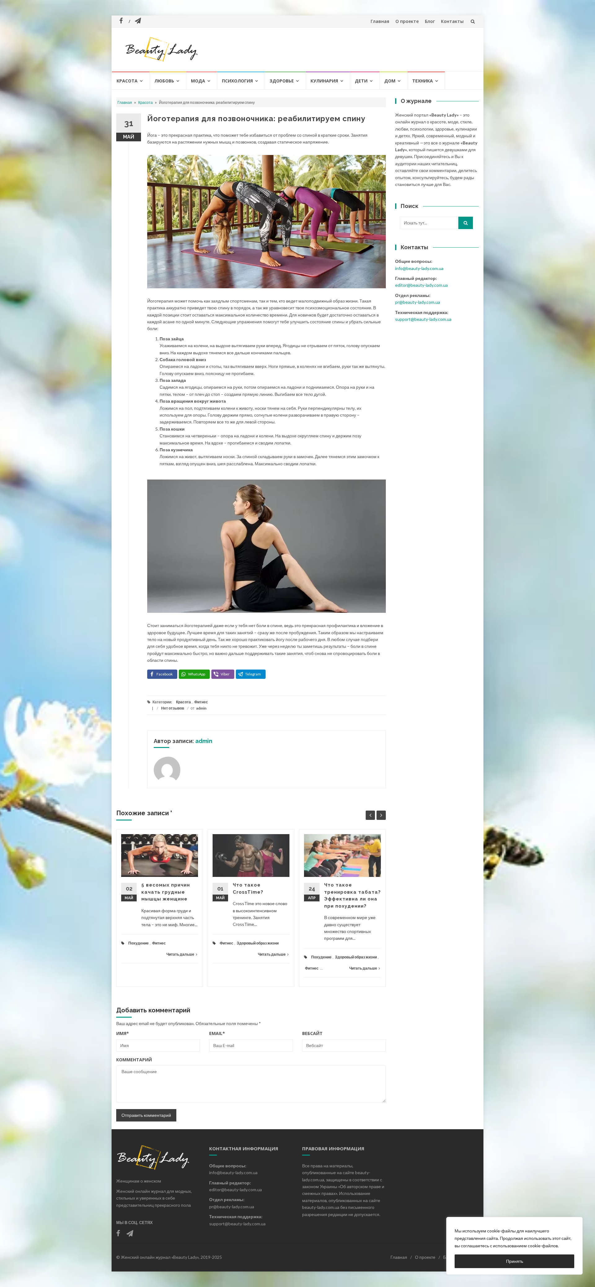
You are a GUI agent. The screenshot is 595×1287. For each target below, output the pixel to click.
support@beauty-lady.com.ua (423, 319)
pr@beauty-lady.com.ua (417, 302)
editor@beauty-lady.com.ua (421, 285)
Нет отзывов (172, 708)
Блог (430, 21)
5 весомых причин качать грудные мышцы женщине (165, 892)
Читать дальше (180, 954)
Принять (514, 1261)
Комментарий (134, 1060)
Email (217, 1033)
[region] (514, 1246)
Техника (422, 81)
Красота (127, 81)
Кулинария (324, 81)
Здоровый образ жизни (258, 943)
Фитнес (201, 702)
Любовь (164, 81)
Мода (198, 81)
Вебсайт (312, 1033)
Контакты (452, 21)
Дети (361, 81)
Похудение (138, 943)
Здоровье (282, 81)
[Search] (465, 223)
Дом (389, 81)
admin (201, 708)
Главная (380, 21)
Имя (122, 1033)
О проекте (407, 21)
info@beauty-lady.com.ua (419, 268)
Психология (237, 81)
